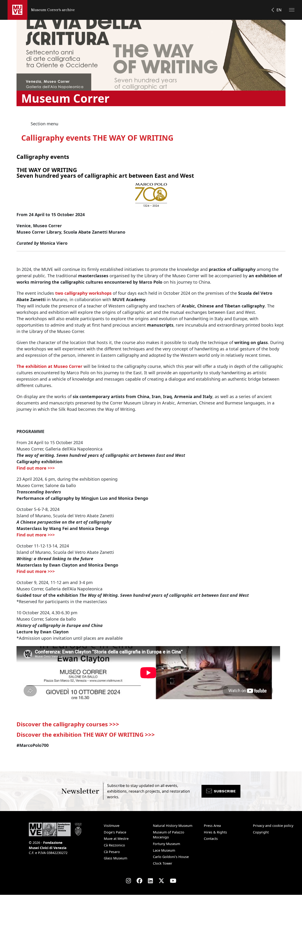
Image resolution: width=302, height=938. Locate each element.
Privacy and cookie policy (273, 825)
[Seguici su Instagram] (128, 880)
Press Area (212, 825)
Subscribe (225, 791)
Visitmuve (111, 825)
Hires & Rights (215, 832)
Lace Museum (164, 850)
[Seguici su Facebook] (139, 880)
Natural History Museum (172, 825)
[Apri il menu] (291, 9)
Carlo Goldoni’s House (171, 856)
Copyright (261, 832)
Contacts (211, 838)
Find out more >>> (36, 468)
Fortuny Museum (166, 843)
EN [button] (279, 10)
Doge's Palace (115, 832)
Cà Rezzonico (114, 845)
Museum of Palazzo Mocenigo (168, 835)
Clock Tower (162, 863)
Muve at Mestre (116, 838)
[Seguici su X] (161, 880)
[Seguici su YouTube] (173, 880)
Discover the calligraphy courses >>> (68, 724)
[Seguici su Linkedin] (150, 880)
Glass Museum (115, 858)
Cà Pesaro (112, 852)
